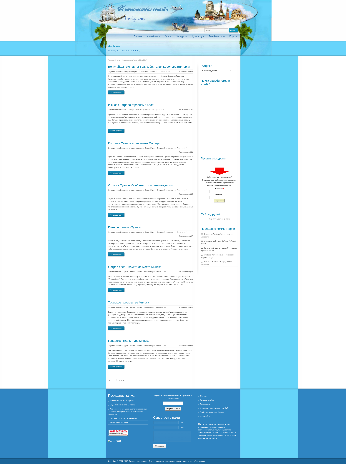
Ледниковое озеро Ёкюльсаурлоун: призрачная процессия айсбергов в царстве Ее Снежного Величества (127, 411)
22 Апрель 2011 (165, 71)
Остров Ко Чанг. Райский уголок (122, 401)
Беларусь (124, 272)
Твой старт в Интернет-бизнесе (212, 412)
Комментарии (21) (186, 152)
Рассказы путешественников (132, 148)
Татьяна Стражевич (149, 71)
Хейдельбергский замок (119, 422)
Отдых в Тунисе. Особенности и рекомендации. (140, 185)
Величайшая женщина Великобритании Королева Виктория (149, 66)
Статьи (117, 60)
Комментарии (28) (186, 346)
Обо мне (203, 396)
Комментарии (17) (186, 236)
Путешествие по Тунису (124, 227)
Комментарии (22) (186, 272)
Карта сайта (205, 416)
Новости (123, 110)
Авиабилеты (153, 36)
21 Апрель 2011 (158, 110)
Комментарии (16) (186, 307)
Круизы (233, 36)
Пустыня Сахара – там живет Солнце (133, 143)
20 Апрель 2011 (180, 148)
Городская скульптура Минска (128, 340)
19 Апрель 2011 (180, 232)
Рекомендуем (205, 404)
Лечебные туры (216, 36)
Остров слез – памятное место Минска (134, 267)
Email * (182, 427)
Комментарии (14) (186, 194)
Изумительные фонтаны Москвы (122, 405)
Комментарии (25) (186, 71)
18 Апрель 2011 (159, 272)
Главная (138, 36)
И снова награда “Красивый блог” (131, 105)
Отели (168, 36)
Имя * (182, 422)
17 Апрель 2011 (159, 346)
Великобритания (127, 71)
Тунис (147, 148)
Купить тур (198, 36)
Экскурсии (181, 36)
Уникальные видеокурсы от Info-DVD (214, 408)
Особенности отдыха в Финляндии (123, 418)
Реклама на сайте (207, 400)
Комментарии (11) (186, 110)
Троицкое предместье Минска (128, 302)
